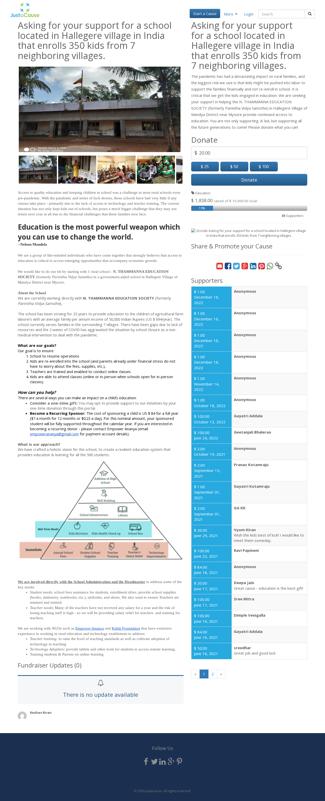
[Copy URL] (278, 266)
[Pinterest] (179, 761)
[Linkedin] (162, 761)
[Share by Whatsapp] (270, 266)
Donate (249, 180)
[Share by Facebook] (228, 266)
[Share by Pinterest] (261, 266)
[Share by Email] (219, 266)
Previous (11, 108)
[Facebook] (145, 761)
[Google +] (171, 761)
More (228, 14)
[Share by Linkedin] (253, 266)
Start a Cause (205, 13)
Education (202, 193)
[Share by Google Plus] (244, 266)
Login (248, 14)
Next (188, 108)
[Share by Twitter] (236, 266)
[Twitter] (154, 761)
